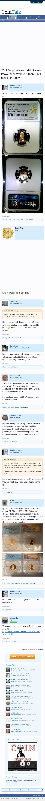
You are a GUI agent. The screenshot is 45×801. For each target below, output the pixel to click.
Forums (12, 17)
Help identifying (15, 729)
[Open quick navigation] (42, 790)
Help (42, 795)
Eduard (13, 709)
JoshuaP (13, 703)
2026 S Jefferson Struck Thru (19, 679)
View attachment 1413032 (26, 316)
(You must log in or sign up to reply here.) (32, 649)
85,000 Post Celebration (18, 668)
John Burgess (15, 375)
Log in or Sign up (36, 2)
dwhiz (12, 681)
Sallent (13, 675)
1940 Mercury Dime (16, 707)
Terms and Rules (30, 798)
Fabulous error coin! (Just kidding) (21, 696)
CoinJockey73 (15, 301)
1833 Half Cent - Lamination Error (20, 702)
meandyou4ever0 (16, 714)
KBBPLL (13, 698)
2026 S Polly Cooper (17, 690)
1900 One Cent (15, 713)
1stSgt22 (18, 219)
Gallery (32, 17)
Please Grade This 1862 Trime (20, 724)
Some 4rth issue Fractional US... (20, 674)
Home (5, 17)
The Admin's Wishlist (12, 782)
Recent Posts (18, 20)
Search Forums (6, 20)
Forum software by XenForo (9, 798)
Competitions (23, 17)
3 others (26, 219)
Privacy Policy (40, 798)
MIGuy (5, 219)
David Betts (14, 346)
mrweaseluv (14, 618)
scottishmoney (15, 415)
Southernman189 (16, 85)
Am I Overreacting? (16, 718)
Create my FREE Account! (22, 657)
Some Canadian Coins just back (20, 685)
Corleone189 (14, 720)
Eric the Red (11, 219)
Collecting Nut (15, 670)
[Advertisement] (22, 46)
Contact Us (36, 795)
